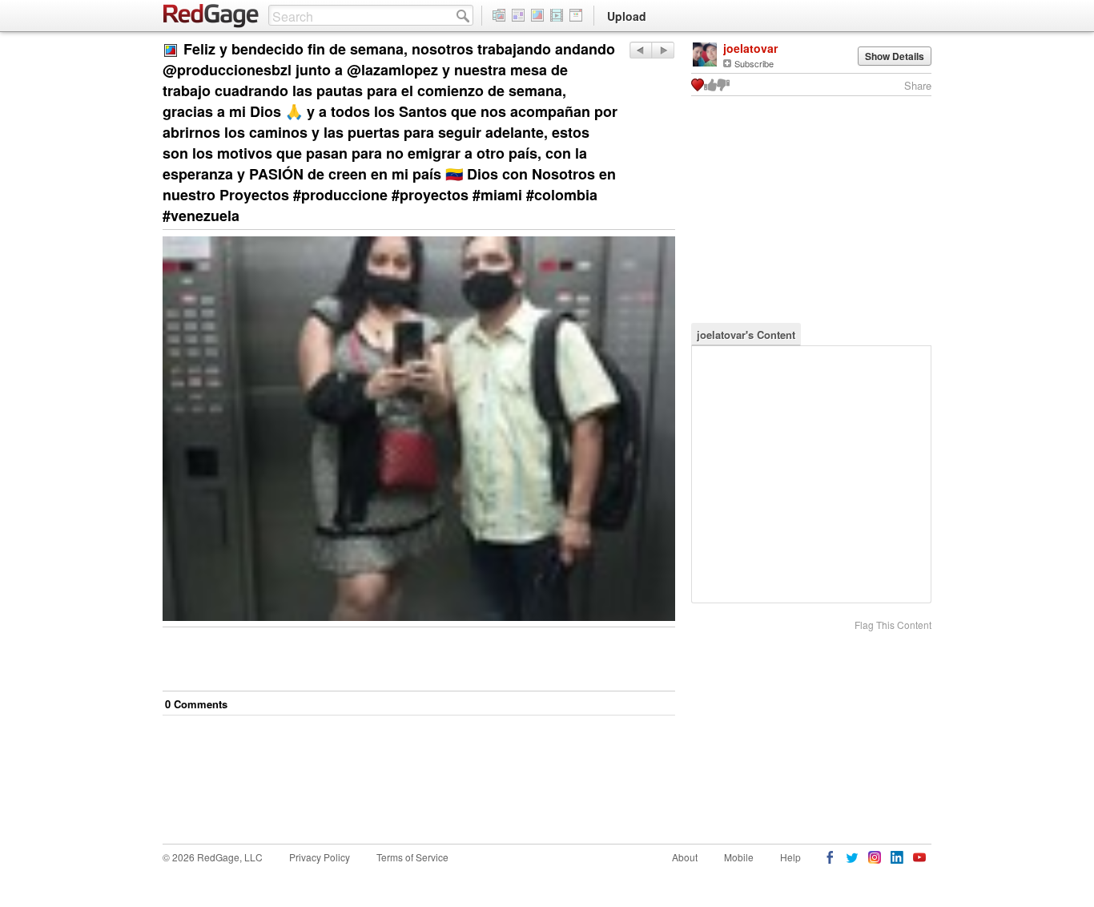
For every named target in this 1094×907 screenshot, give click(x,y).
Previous (662, 50)
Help (790, 857)
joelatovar (750, 48)
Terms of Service (412, 857)
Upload (626, 16)
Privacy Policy (319, 857)
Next (640, 50)
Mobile (739, 857)
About (685, 857)
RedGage (211, 16)
